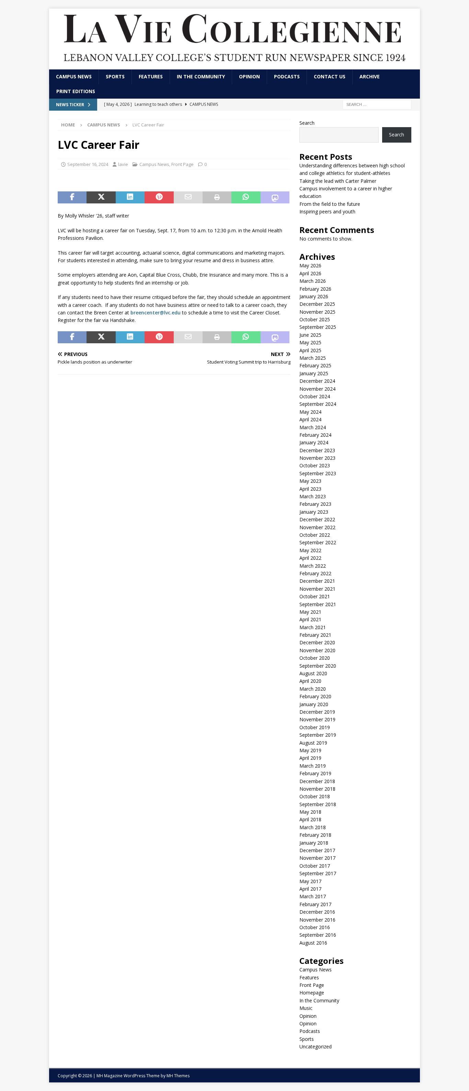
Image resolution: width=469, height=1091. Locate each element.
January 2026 (313, 296)
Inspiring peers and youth (328, 211)
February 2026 (315, 289)
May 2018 (310, 812)
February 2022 (315, 573)
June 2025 (310, 335)
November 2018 (317, 789)
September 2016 (317, 935)
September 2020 (317, 666)
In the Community (201, 76)
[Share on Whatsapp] (245, 197)
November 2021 (317, 589)
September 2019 (317, 735)
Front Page (182, 164)
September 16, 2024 (87, 164)
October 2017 (314, 865)
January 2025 (313, 373)
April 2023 (310, 489)
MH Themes (178, 1076)
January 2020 (313, 704)
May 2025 (310, 342)
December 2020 (317, 642)
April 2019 (310, 758)
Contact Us (329, 76)
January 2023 (313, 512)
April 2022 (310, 558)
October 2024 (314, 396)
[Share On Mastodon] (275, 197)
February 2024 (315, 435)
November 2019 (317, 719)
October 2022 (314, 535)
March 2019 (312, 765)
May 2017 (310, 881)
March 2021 (312, 627)
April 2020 (310, 681)
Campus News (74, 76)
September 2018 (317, 804)
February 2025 (315, 365)
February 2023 (315, 504)
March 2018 (312, 827)
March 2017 (312, 896)
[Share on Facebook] (72, 197)
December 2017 (317, 850)
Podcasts (287, 76)
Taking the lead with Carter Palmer (339, 181)
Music (305, 1008)
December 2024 (317, 381)
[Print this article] (217, 197)
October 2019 (314, 727)
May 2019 (310, 750)
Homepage (311, 992)
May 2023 (310, 481)
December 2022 (317, 519)
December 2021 (317, 581)
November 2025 (317, 312)
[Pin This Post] (159, 197)
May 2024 (310, 412)
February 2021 (315, 635)
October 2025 (314, 319)
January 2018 (313, 842)
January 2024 (313, 442)
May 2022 (310, 550)
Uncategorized (315, 1046)
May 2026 (310, 265)
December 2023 (317, 450)
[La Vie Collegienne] (234, 65)
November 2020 (317, 650)
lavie (123, 164)
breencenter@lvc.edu (155, 312)
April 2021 (310, 619)
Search (306, 123)
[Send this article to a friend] (188, 197)
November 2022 (317, 527)
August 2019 (313, 742)
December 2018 (317, 781)
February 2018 (315, 835)
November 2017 (317, 858)
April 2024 (310, 419)
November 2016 (317, 919)
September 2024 (317, 404)
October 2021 (314, 596)
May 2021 (310, 612)
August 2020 (313, 673)
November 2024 (317, 389)
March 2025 (312, 358)
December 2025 (317, 304)
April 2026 (310, 273)
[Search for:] (377, 104)
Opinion (249, 76)
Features (151, 76)
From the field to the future (330, 204)
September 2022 (317, 542)
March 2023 (312, 496)
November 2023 (317, 458)
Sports (115, 76)
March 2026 (312, 281)
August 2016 (313, 942)
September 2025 (317, 327)
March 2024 (312, 427)
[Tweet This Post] (101, 197)
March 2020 (312, 689)
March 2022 (312, 566)
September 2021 (317, 604)
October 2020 (314, 658)
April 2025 (310, 350)
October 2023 (314, 465)
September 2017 (317, 873)
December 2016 (317, 912)
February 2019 (315, 773)
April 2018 (310, 819)
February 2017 (315, 904)
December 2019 (317, 712)
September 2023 (317, 473)
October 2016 (314, 927)
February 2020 (315, 696)
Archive (369, 76)
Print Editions (75, 91)
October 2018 (314, 796)
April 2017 (310, 889)
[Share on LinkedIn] (130, 197)
